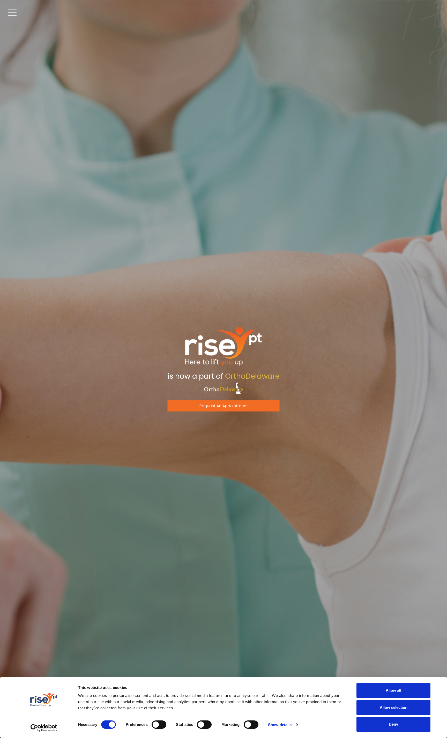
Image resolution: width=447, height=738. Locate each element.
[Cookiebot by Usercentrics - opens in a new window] (43, 728)
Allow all (393, 690)
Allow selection (393, 707)
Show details (280, 725)
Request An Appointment (223, 405)
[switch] (159, 724)
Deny (393, 724)
